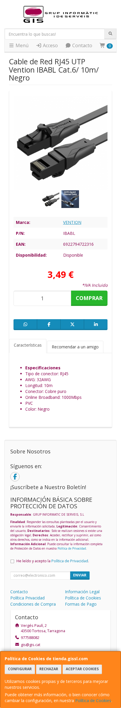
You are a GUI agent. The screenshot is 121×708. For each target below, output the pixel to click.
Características (28, 345)
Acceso (50, 45)
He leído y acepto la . (52, 560)
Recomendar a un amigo (75, 347)
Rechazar (48, 668)
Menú (21, 45)
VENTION (72, 222)
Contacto (81, 45)
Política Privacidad (27, 598)
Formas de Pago (81, 604)
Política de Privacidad (72, 548)
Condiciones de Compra (33, 604)
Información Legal (82, 591)
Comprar (89, 297)
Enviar (79, 575)
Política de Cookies (93, 700)
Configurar (20, 668)
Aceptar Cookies (82, 668)
